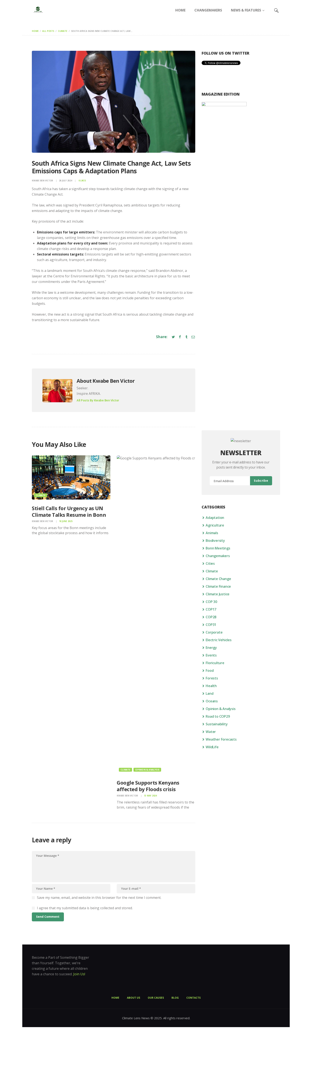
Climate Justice (217, 594)
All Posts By (98, 400)
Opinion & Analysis (147, 769)
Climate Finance (218, 586)
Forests (212, 678)
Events (211, 655)
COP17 (211, 609)
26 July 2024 (65, 180)
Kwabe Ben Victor (43, 180)
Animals (212, 533)
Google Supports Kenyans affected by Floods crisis (148, 785)
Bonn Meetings (218, 548)
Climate (62, 31)
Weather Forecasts (221, 739)
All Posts (48, 31)
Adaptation (215, 517)
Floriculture (215, 663)
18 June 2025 (66, 521)
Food (210, 670)
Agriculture (215, 525)
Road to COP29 (218, 716)
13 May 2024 (150, 795)
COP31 (211, 624)
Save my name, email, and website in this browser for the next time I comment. (99, 897)
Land (209, 693)
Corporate (214, 632)
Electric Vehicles (219, 640)
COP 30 (211, 601)
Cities (210, 563)
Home (35, 31)
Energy (211, 647)
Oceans (212, 701)
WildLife (212, 747)
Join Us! (79, 974)
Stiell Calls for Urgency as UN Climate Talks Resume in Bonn (69, 511)
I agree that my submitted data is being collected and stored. (85, 908)
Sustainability (217, 724)
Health (211, 685)
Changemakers (218, 555)
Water (211, 731)
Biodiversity (215, 540)
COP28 (211, 617)
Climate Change (218, 578)
